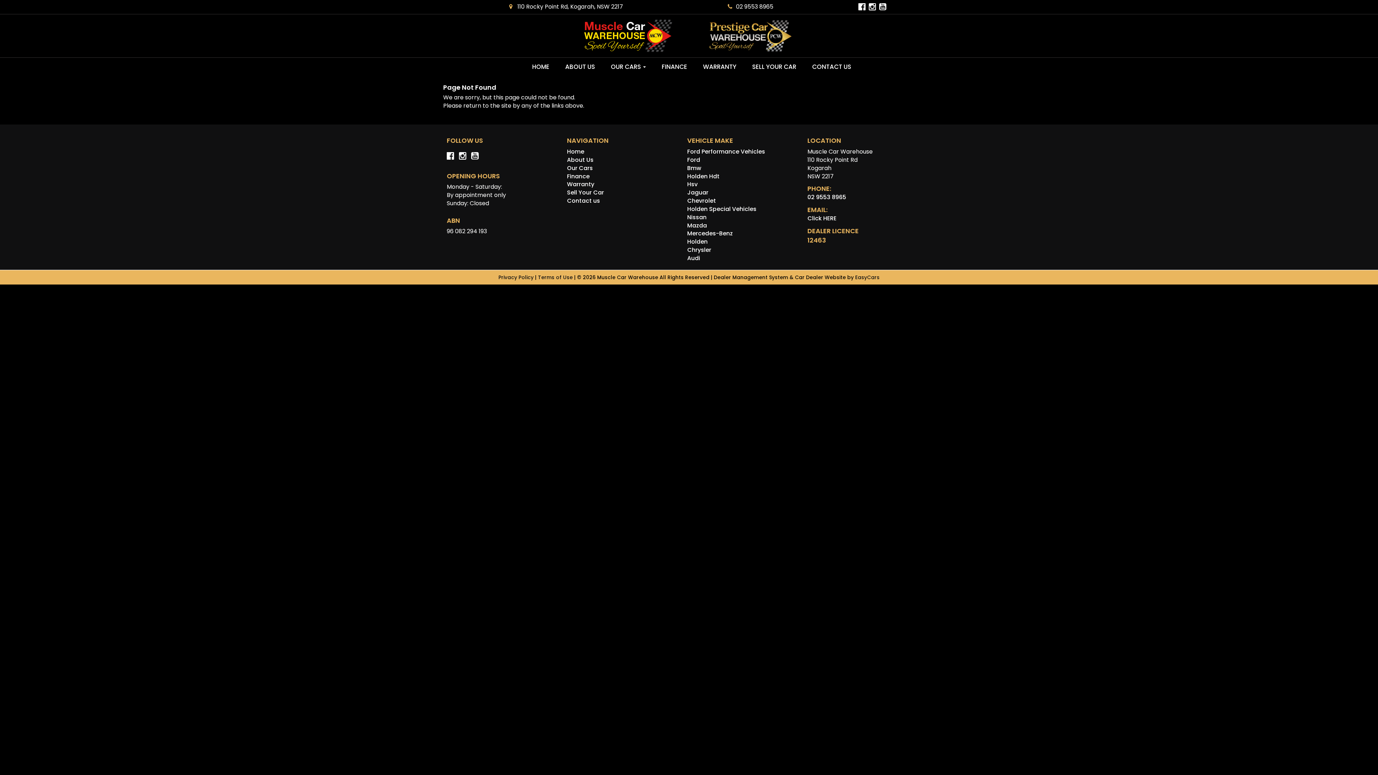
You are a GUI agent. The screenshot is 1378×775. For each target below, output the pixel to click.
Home (540, 66)
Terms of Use (556, 277)
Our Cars (626, 66)
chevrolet (701, 201)
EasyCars (867, 277)
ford (693, 160)
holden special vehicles (721, 209)
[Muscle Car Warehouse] (628, 36)
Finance (674, 66)
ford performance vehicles (726, 151)
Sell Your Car (774, 66)
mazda (697, 225)
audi (693, 258)
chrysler (699, 250)
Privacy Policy (516, 277)
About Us (580, 66)
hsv (692, 184)
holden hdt (703, 176)
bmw (694, 168)
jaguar (697, 192)
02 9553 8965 (754, 7)
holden (697, 242)
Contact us (831, 66)
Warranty (719, 66)
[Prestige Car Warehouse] (750, 36)
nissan (697, 217)
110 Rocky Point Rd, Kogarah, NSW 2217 (569, 7)
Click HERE (821, 218)
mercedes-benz (710, 233)
